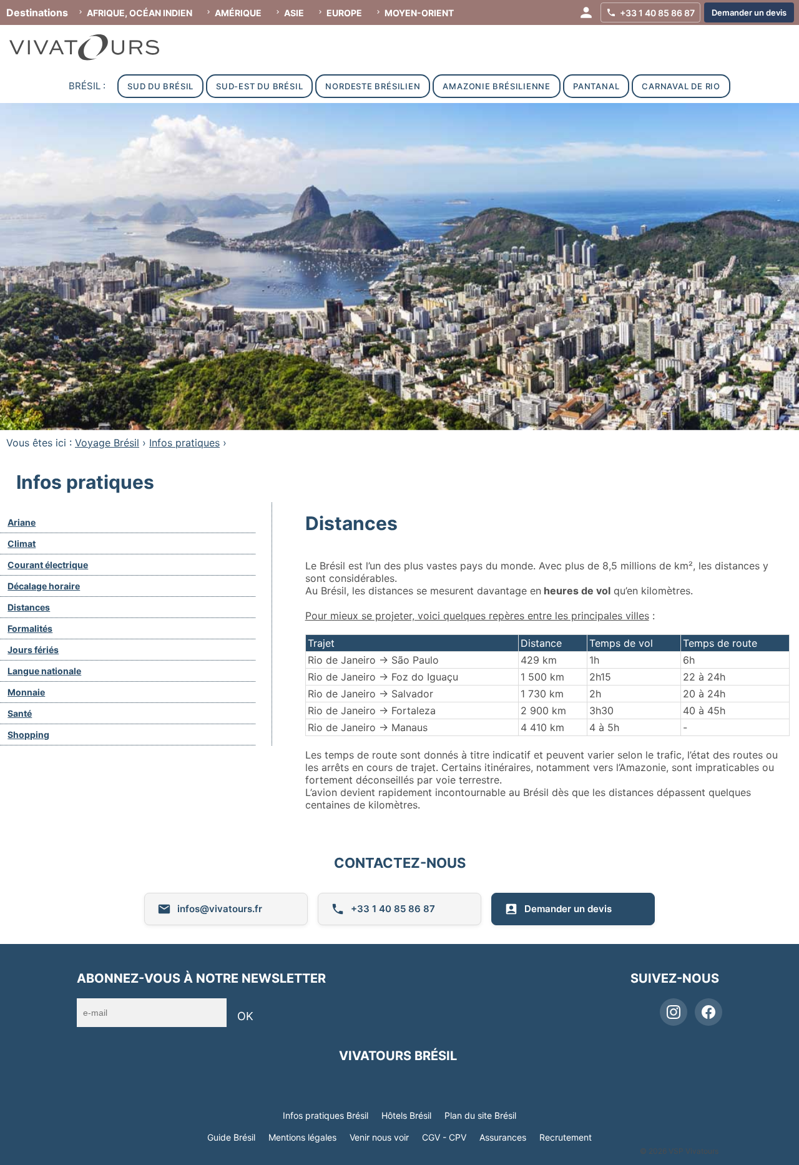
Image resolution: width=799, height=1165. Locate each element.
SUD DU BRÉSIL (160, 86)
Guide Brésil (231, 1137)
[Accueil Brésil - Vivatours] (96, 47)
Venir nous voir (379, 1137)
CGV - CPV (444, 1137)
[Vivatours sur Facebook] (708, 1012)
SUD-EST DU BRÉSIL (259, 86)
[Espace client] (586, 12)
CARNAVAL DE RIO (681, 86)
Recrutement (565, 1137)
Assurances (502, 1137)
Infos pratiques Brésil (325, 1115)
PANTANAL (596, 86)
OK (245, 1016)
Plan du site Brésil (480, 1115)
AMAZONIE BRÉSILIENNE (497, 86)
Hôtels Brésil (406, 1115)
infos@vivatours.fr (219, 909)
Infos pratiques (184, 442)
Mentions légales (302, 1137)
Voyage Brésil (107, 442)
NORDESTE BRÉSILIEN (372, 86)
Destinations (37, 12)
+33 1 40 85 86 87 (393, 909)
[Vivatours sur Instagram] (673, 1012)
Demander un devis (568, 909)
